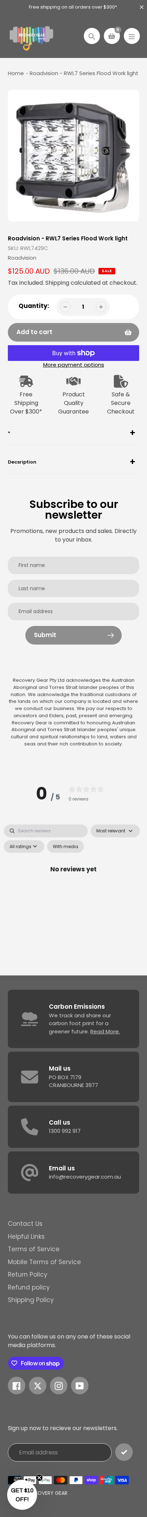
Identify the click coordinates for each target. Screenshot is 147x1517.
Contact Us (25, 1223)
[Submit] (124, 1452)
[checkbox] (65, 846)
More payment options (73, 364)
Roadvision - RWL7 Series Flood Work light (84, 73)
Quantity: (34, 306)
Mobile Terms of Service (44, 1262)
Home (16, 73)
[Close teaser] (39, 1477)
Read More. (105, 1031)
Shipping (57, 283)
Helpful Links (26, 1236)
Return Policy (27, 1274)
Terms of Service (34, 1249)
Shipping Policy (31, 1300)
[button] (22, 1495)
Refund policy (29, 1287)
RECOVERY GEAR (47, 1493)
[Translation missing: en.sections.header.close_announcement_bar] (141, 7)
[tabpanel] (73, 885)
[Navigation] (132, 36)
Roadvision (22, 257)
